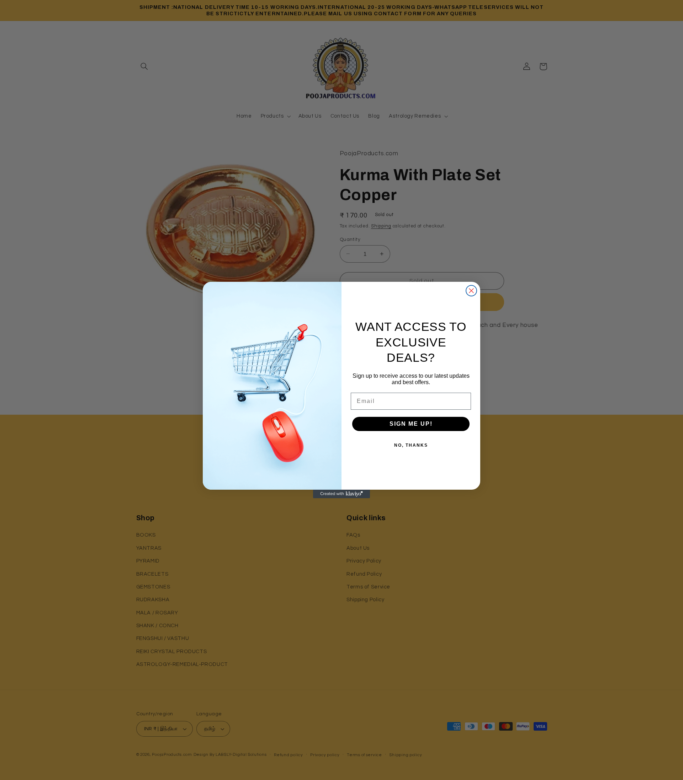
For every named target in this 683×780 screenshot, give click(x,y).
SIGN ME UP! (411, 424)
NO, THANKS (411, 445)
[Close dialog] (471, 290)
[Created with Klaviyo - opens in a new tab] (341, 494)
